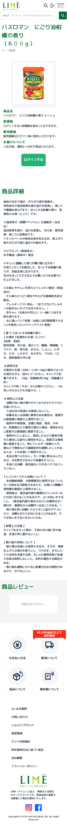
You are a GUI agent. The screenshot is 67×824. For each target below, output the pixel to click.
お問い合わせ (19, 717)
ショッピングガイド (22, 725)
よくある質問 (19, 709)
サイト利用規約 (20, 741)
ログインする (33, 159)
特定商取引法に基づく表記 (27, 750)
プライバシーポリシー (24, 766)
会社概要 (16, 758)
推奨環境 (16, 733)
